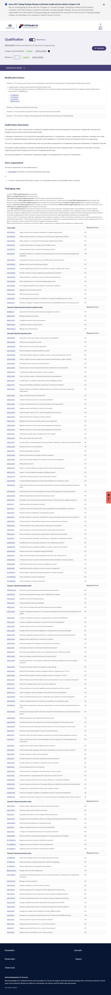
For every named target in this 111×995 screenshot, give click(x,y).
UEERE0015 (11, 797)
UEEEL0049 (11, 417)
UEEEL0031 (11, 622)
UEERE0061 (11, 788)
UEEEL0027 (11, 607)
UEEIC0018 (10, 746)
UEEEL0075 (11, 468)
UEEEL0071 (11, 684)
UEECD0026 (11, 264)
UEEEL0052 (11, 421)
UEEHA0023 (11, 711)
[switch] (32, 39)
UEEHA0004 (11, 697)
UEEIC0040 (11, 771)
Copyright (78, 950)
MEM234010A (15, 101)
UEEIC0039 (11, 525)
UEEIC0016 (10, 924)
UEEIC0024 (11, 513)
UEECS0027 (11, 898)
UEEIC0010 (10, 919)
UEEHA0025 (11, 491)
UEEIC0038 (11, 521)
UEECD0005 (11, 241)
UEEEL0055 (11, 434)
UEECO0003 (11, 881)
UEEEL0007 (11, 603)
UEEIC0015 (10, 739)
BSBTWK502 (11, 329)
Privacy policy (10, 959)
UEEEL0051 (11, 648)
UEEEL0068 (11, 455)
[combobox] (16, 57)
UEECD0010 (11, 245)
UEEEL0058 (11, 294)
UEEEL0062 (11, 298)
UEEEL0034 (11, 404)
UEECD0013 (11, 594)
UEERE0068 (11, 793)
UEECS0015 (11, 890)
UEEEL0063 (11, 667)
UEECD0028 (11, 351)
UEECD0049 (11, 875)
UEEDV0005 (11, 355)
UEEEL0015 (11, 290)
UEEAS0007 (11, 338)
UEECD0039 (11, 273)
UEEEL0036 (11, 630)
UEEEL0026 (11, 395)
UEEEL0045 (11, 408)
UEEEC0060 (11, 368)
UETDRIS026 (11, 844)
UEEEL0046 (11, 412)
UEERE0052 (11, 780)
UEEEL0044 (11, 639)
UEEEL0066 (11, 447)
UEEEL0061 (11, 442)
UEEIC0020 (10, 750)
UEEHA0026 (11, 496)
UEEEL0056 (11, 438)
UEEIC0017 (10, 928)
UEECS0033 (11, 286)
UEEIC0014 (10, 735)
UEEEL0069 (11, 459)
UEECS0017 (11, 894)
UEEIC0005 (11, 831)
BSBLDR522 (11, 316)
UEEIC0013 (10, 508)
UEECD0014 (11, 249)
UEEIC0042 (11, 775)
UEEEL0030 (11, 618)
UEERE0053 (11, 784)
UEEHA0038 (11, 722)
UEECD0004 (11, 236)
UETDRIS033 (11, 581)
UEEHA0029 (11, 823)
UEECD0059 (11, 281)
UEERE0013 (11, 303)
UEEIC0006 (11, 911)
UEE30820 (12, 172)
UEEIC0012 (10, 731)
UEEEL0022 (11, 389)
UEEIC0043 (11, 534)
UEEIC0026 (11, 754)
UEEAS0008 (11, 342)
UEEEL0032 (11, 626)
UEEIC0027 (11, 758)
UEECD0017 (11, 254)
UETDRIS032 (11, 577)
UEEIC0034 (11, 767)
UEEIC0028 (11, 763)
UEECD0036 (11, 268)
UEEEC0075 (11, 372)
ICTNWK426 (14, 95)
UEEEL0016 (11, 380)
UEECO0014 (11, 806)
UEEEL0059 (11, 656)
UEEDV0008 (11, 359)
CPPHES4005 (11, 590)
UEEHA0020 (11, 481)
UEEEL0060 (11, 660)
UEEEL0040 (11, 635)
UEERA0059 (11, 551)
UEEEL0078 (11, 476)
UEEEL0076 (11, 472)
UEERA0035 (11, 543)
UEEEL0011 (10, 814)
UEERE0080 (11, 564)
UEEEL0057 (11, 652)
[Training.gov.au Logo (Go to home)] (27, 26)
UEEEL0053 (11, 425)
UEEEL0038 (11, 902)
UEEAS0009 (11, 346)
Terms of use (10, 967)
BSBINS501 (10, 312)
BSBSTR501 (11, 320)
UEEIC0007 (11, 915)
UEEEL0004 (11, 376)
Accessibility (10, 950)
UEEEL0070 (11, 680)
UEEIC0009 (11, 726)
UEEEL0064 (11, 671)
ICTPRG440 (14, 97)
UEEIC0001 (10, 827)
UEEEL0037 (11, 819)
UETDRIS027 (11, 849)
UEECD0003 (11, 232)
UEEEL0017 (11, 385)
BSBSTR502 (11, 324)
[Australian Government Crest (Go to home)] (10, 26)
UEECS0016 (11, 810)
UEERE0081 (11, 568)
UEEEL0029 (11, 611)
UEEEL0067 (11, 451)
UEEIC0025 (11, 517)
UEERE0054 (11, 560)
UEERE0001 (11, 555)
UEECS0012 (11, 885)
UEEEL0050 (11, 643)
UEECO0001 (11, 599)
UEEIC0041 (10, 530)
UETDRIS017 (11, 572)
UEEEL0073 (11, 692)
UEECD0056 (11, 277)
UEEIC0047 (11, 538)
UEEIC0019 (10, 932)
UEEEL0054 (11, 430)
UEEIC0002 (10, 500)
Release (8, 57)
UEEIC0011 (10, 504)
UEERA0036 (11, 547)
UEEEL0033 (11, 400)
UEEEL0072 (11, 688)
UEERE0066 (11, 836)
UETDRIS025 (11, 840)
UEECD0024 (11, 260)
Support (78, 959)
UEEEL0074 (11, 464)
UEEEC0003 (11, 363)
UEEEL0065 (11, 675)
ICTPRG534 (14, 99)
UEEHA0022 (11, 485)
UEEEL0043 (11, 907)
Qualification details (16, 68)
